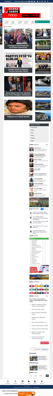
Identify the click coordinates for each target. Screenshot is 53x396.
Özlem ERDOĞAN (38, 183)
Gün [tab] (42, 209)
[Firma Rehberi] (37, 1)
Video (29, 383)
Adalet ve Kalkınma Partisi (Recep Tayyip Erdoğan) (39, 305)
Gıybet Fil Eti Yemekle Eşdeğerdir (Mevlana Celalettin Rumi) (41, 166)
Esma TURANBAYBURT (40, 174)
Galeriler (22, 383)
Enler (32, 132)
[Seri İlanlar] (40, 1)
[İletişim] (34, 1)
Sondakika (15, 383)
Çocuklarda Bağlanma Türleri (40, 175)
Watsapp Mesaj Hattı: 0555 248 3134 (12, 393)
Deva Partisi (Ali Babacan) (39, 322)
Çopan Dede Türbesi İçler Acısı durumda (40, 185)
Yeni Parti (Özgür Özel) (38, 309)
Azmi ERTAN (37, 148)
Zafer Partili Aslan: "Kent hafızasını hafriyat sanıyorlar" (42, 358)
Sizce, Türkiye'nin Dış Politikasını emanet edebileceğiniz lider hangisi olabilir (38, 300)
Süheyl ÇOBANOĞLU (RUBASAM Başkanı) (39, 154)
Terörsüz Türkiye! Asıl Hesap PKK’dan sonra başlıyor (40, 181)
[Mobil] (30, 1)
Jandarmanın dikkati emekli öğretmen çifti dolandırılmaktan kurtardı (38, 232)
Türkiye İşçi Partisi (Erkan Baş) (40, 329)
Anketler (42, 383)
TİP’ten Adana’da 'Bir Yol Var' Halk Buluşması (38, 226)
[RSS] (47, 1)
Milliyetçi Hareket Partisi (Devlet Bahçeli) (38, 333)
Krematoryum (37, 170)
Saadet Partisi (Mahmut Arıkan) (38, 318)
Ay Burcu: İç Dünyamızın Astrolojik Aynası (41, 161)
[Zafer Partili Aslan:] (33, 358)
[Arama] (32, 1)
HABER (32, 141)
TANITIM (33, 138)
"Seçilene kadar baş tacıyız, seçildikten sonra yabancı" (40, 195)
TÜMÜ (47, 144)
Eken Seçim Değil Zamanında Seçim (40, 190)
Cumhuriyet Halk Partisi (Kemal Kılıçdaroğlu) (38, 337)
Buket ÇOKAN (38, 159)
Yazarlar (35, 383)
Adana (32, 135)
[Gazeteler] (42, 1)
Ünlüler (32, 130)
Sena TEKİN (37, 169)
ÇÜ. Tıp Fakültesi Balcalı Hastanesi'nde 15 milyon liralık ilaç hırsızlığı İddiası (39, 218)
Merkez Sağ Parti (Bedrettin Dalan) (39, 313)
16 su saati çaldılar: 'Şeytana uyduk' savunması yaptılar (39, 222)
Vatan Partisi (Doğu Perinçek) (40, 325)
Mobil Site (8, 383)
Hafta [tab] (45, 209)
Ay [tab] (47, 209)
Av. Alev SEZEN (38, 188)
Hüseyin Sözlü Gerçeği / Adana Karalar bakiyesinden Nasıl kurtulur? (38, 151)
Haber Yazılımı (36, 387)
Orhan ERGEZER (38, 179)
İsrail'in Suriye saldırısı (38, 157)
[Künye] (45, 1)
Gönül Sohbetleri (38, 164)
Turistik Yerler (34, 127)
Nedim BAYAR (38, 193)
